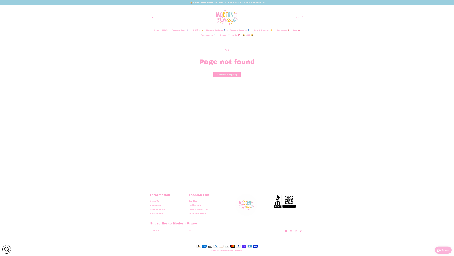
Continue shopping (227, 75)
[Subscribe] (190, 230)
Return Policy (156, 213)
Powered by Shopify (235, 250)
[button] (152, 17)
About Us (154, 201)
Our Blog (193, 201)
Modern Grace (222, 250)
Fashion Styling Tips (198, 209)
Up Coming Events (197, 213)
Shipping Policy (157, 209)
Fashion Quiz (195, 205)
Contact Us (155, 205)
